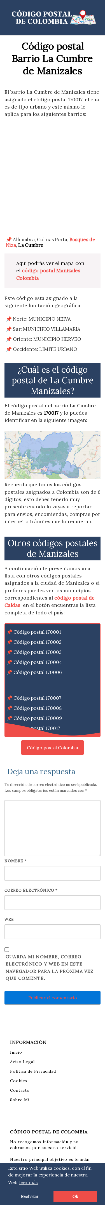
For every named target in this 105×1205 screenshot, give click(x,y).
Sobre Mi (19, 1099)
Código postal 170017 (36, 728)
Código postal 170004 (37, 662)
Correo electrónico (31, 890)
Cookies (18, 1080)
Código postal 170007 (37, 698)
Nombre (15, 861)
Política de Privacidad (33, 1071)
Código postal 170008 (37, 708)
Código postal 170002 (37, 642)
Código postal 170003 (37, 652)
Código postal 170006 (37, 672)
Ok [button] (75, 1196)
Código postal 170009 (37, 718)
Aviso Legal (22, 1061)
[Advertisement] (52, 177)
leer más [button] (28, 1182)
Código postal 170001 (37, 632)
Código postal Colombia (52, 747)
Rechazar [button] (30, 1196)
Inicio (16, 1052)
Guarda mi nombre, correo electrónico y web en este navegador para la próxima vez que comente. (50, 967)
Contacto (20, 1090)
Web (9, 919)
